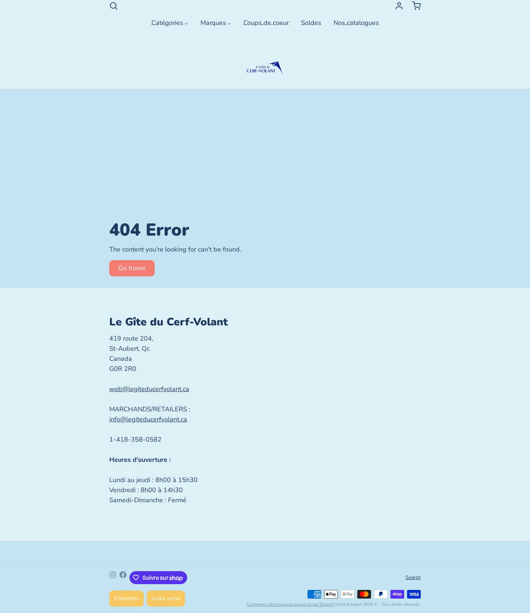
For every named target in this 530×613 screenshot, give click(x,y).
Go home (132, 268)
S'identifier (126, 598)
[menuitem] (170, 22)
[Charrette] (413, 5)
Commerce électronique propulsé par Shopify (290, 604)
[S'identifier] (396, 5)
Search (413, 577)
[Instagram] (112, 577)
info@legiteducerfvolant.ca (148, 419)
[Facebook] (123, 577)
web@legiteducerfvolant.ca (149, 389)
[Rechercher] (113, 5)
